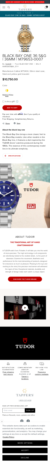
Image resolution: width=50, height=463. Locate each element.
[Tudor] (17, 8)
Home (19, 13)
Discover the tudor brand (25, 279)
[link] (46, 7)
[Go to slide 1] (19, 50)
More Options (25, 443)
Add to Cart (12, 108)
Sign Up (30, 410)
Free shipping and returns (8, 373)
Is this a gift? (10, 101)
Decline (25, 457)
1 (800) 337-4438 (25, 400)
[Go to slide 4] (27, 50)
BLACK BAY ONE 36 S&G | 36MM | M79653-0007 (25, 15)
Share (7, 123)
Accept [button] (25, 450)
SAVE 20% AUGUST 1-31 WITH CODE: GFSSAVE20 (25, 2)
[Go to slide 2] (22, 50)
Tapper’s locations (25, 377)
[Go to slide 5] (30, 50)
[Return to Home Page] (25, 393)
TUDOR (28, 13)
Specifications (14, 156)
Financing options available (42, 373)
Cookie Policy (8, 437)
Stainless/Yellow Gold (6, 95)
